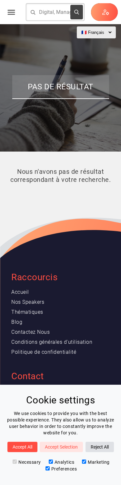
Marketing (99, 462)
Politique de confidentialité (43, 352)
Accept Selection (61, 447)
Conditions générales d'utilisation (51, 342)
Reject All (100, 447)
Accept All (22, 447)
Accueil (20, 292)
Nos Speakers (27, 302)
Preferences (64, 468)
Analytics (65, 462)
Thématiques (27, 312)
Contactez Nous (30, 332)
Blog (16, 322)
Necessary (29, 462)
